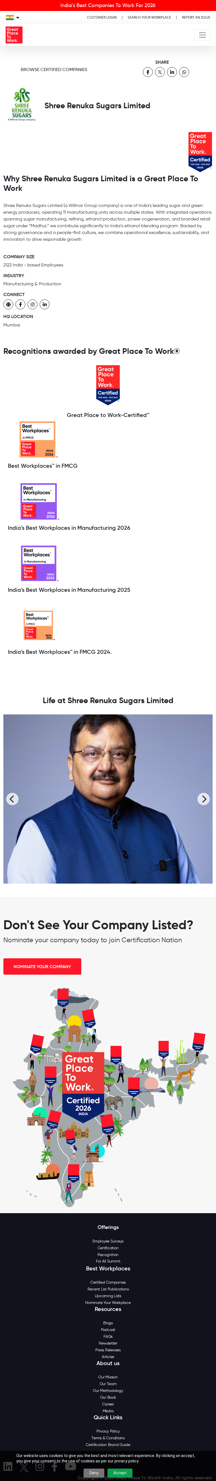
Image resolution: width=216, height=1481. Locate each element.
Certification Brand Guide (108, 1444)
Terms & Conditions (108, 1438)
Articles (108, 1356)
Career (108, 1404)
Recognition (108, 1254)
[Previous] (12, 799)
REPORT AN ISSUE (196, 17)
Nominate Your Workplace (107, 1302)
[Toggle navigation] (202, 35)
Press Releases (108, 1350)
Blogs (108, 1323)
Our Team (108, 1383)
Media (108, 1411)
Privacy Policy (108, 1431)
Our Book (108, 1397)
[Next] (203, 799)
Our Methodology (108, 1390)
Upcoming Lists (108, 1296)
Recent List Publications (108, 1289)
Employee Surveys (108, 1241)
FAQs (108, 1336)
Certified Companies (108, 1282)
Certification (108, 1248)
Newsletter (108, 1343)
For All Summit (108, 1261)
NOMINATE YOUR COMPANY (42, 966)
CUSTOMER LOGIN (102, 17)
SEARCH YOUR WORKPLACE (149, 17)
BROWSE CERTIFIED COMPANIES (54, 69)
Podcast (108, 1329)
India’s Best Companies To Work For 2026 (108, 5)
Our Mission (108, 1377)
